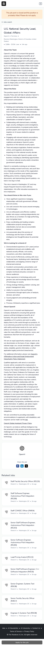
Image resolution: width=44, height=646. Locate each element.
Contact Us (36, 628)
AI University (25, 628)
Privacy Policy (29, 631)
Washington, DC (24, 484)
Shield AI (13, 484)
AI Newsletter (13, 628)
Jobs (3, 628)
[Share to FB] (17, 465)
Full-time (14, 36)
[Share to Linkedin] (22, 465)
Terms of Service (16, 631)
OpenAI (6, 36)
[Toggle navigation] (40, 4)
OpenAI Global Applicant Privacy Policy (18, 423)
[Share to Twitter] (26, 465)
